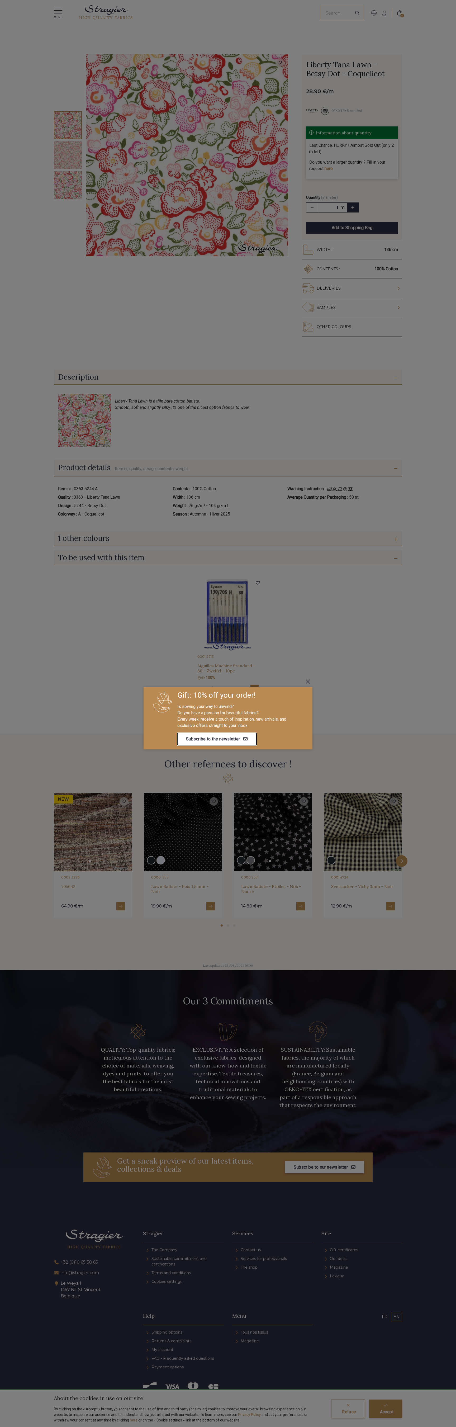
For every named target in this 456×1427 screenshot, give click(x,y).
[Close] (307, 681)
